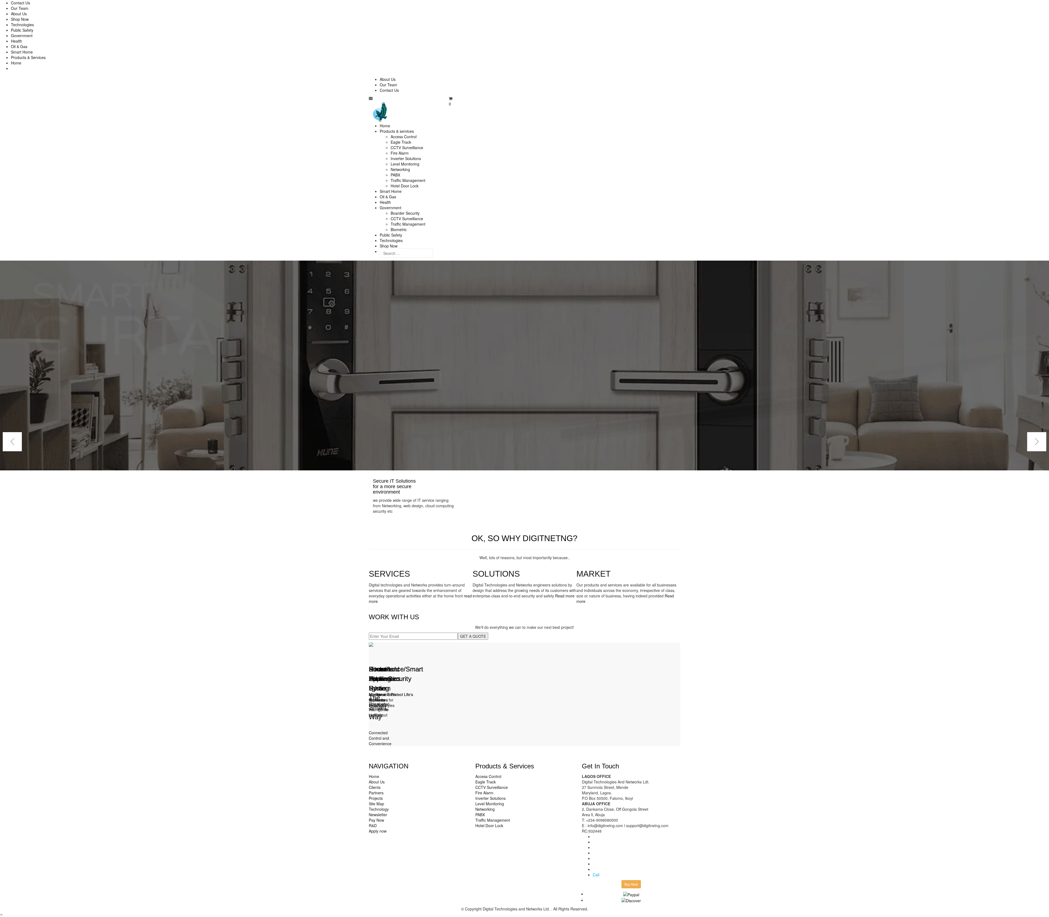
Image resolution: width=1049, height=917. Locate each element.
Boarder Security (405, 213)
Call (596, 874)
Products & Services (28, 57)
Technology (379, 809)
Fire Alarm (400, 153)
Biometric (399, 229)
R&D (373, 825)
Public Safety (22, 30)
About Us (19, 13)
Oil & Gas (19, 46)
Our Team (19, 8)
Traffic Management (408, 180)
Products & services (397, 131)
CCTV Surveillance (407, 147)
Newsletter (378, 814)
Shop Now (20, 19)
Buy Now (631, 884)
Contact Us (20, 2)
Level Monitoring (405, 164)
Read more (564, 595)
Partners (376, 792)
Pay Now (376, 820)
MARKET (593, 573)
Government (22, 35)
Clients (375, 787)
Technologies (22, 24)
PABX (395, 175)
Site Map (376, 803)
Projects (376, 798)
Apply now (378, 831)
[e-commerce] (381, 111)
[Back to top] (1, 914)
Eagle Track (401, 142)
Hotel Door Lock (405, 185)
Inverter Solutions (406, 158)
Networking (400, 169)
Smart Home (22, 52)
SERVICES (389, 573)
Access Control (404, 136)
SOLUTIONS (496, 573)
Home (16, 63)
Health (16, 41)
